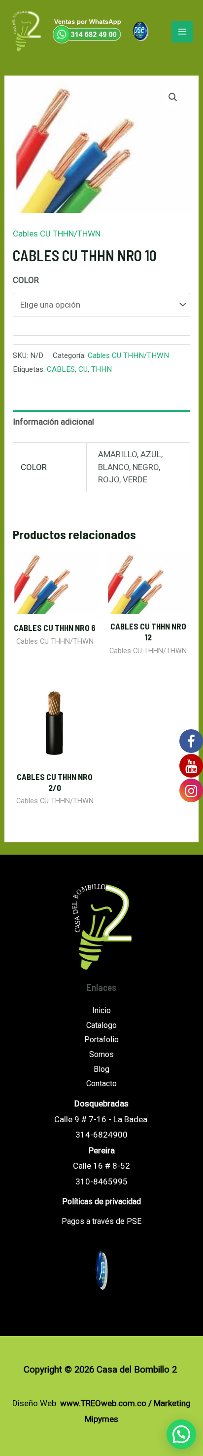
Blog (101, 1069)
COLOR (26, 280)
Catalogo (101, 1025)
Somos (101, 1054)
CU (83, 369)
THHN (101, 369)
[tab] (101, 422)
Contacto (101, 1083)
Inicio (101, 1010)
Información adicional (53, 422)
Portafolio (101, 1039)
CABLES (61, 369)
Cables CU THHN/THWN (57, 233)
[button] (181, 1434)
